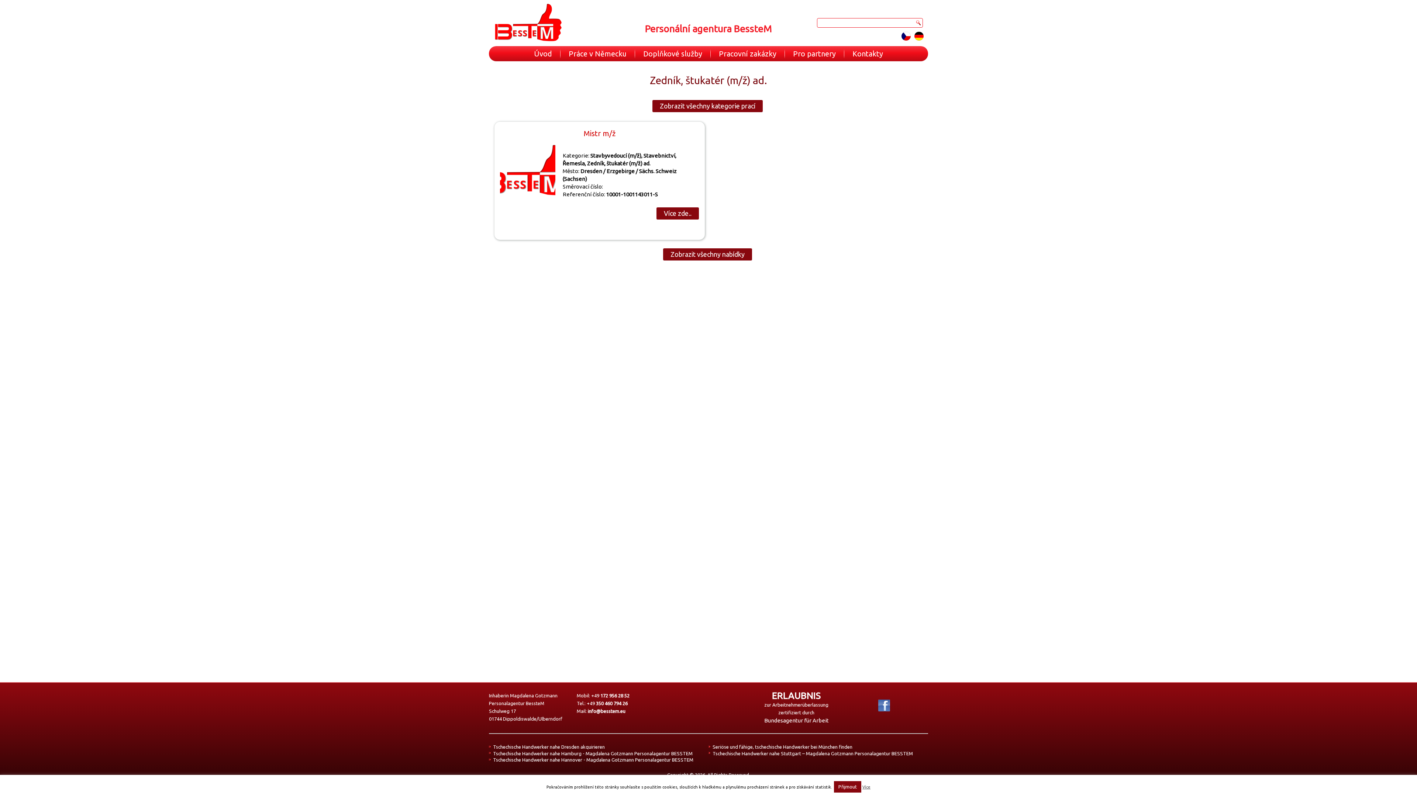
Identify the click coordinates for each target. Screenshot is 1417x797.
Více (866, 787)
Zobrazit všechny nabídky (707, 254)
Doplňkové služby (672, 53)
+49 (610, 695)
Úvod (543, 53)
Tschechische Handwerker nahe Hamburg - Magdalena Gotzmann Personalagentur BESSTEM (593, 753)
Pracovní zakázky (747, 53)
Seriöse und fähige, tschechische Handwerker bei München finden (782, 746)
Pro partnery (814, 53)
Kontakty (867, 53)
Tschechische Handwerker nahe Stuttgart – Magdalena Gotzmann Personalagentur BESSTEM (813, 753)
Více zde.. (678, 213)
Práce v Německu (598, 53)
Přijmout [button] (847, 786)
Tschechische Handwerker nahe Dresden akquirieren (549, 746)
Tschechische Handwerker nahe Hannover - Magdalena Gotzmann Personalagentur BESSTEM (593, 759)
